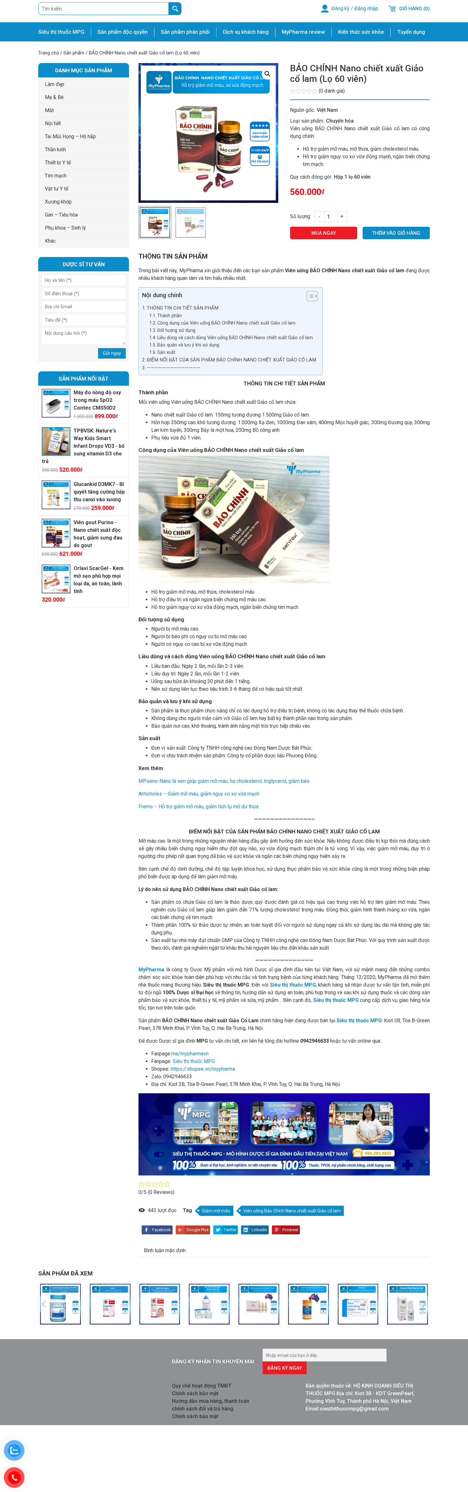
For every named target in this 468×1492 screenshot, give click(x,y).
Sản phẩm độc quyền (122, 32)
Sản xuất (166, 352)
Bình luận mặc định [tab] (165, 1250)
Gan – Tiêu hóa (61, 215)
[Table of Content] (312, 296)
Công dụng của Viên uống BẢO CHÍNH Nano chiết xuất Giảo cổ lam (226, 323)
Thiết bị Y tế (58, 163)
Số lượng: (300, 216)
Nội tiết (53, 123)
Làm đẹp (54, 84)
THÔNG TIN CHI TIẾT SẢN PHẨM (182, 308)
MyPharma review (303, 32)
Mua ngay (323, 233)
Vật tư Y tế (56, 189)
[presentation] (44, 1304)
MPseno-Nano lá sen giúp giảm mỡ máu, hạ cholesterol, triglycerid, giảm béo (223, 781)
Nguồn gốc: (302, 110)
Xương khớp (58, 202)
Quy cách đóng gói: (311, 177)
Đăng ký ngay (284, 1368)
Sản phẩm (73, 53)
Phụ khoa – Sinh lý (65, 228)
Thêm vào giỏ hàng (396, 233)
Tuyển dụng (411, 32)
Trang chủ (48, 53)
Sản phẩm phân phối (185, 32)
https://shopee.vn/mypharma (202, 1069)
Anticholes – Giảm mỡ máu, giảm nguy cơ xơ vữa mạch (198, 794)
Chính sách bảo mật (195, 1393)
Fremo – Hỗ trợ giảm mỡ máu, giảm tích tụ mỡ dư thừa (198, 806)
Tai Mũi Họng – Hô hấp (70, 136)
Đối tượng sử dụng (176, 330)
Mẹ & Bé (54, 97)
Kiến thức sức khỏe (361, 32)
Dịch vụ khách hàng (246, 32)
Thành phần (169, 315)
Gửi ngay (112, 353)
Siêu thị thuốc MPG (61, 32)
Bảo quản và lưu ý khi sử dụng (188, 345)
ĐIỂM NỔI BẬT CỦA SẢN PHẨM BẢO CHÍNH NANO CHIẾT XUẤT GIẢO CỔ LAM (231, 360)
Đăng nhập (366, 8)
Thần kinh (55, 149)
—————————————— (173, 368)
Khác (50, 241)
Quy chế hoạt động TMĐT (201, 1386)
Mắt (49, 110)
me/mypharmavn (190, 1054)
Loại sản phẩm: (307, 121)
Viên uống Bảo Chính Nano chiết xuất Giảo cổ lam (292, 1210)
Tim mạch (56, 176)
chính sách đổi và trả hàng (202, 1409)
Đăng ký (340, 8)
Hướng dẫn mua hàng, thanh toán (210, 1401)
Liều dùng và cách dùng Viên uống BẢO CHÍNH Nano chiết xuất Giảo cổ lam (235, 337)
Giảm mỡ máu (216, 1210)
